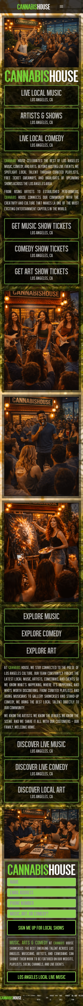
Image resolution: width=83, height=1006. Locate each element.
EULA (47, 997)
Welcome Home (77, 997)
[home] (32, 7)
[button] (61, 6)
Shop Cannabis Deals (64, 997)
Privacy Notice (39, 997)
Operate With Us (54, 997)
